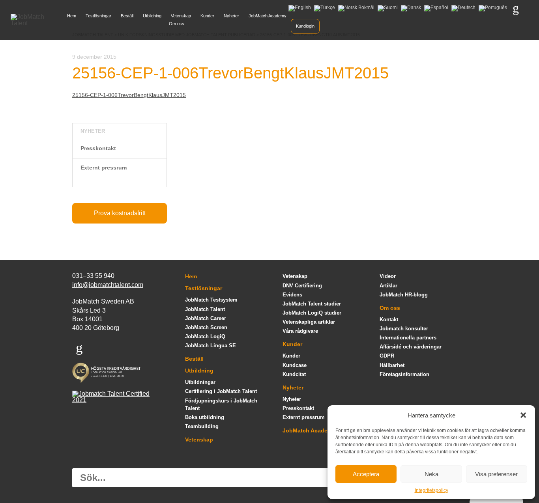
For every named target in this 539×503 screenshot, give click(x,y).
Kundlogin (305, 26)
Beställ (127, 15)
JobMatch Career (205, 318)
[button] (523, 415)
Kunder (207, 15)
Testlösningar (98, 15)
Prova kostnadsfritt (120, 213)
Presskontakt (98, 148)
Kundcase (295, 365)
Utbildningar (200, 382)
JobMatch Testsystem (211, 300)
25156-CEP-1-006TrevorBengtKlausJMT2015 (129, 95)
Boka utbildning (204, 417)
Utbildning (152, 15)
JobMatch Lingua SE (210, 345)
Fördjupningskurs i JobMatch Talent (221, 404)
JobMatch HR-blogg (404, 295)
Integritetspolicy (431, 490)
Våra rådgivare (300, 331)
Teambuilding (202, 426)
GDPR (387, 356)
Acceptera (366, 474)
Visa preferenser (496, 474)
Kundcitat (294, 374)
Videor (388, 276)
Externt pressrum (103, 167)
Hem (71, 15)
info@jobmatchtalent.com (107, 284)
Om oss (176, 23)
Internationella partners (408, 338)
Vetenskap (181, 15)
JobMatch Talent (205, 309)
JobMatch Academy (267, 15)
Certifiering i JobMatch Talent (221, 391)
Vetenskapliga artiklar (309, 322)
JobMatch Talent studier (312, 304)
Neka (431, 474)
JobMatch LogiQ (205, 336)
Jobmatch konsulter (404, 329)
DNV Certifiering (302, 286)
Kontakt (389, 319)
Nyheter (231, 15)
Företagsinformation (404, 374)
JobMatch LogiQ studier (312, 313)
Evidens (292, 295)
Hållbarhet (392, 365)
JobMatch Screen (206, 327)
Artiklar (388, 286)
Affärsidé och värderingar (411, 347)
